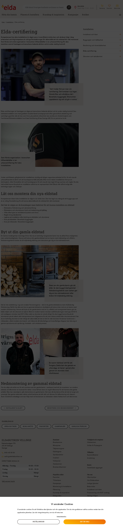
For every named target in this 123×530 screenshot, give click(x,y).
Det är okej (84, 522)
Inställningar (38, 522)
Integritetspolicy (61, 516)
